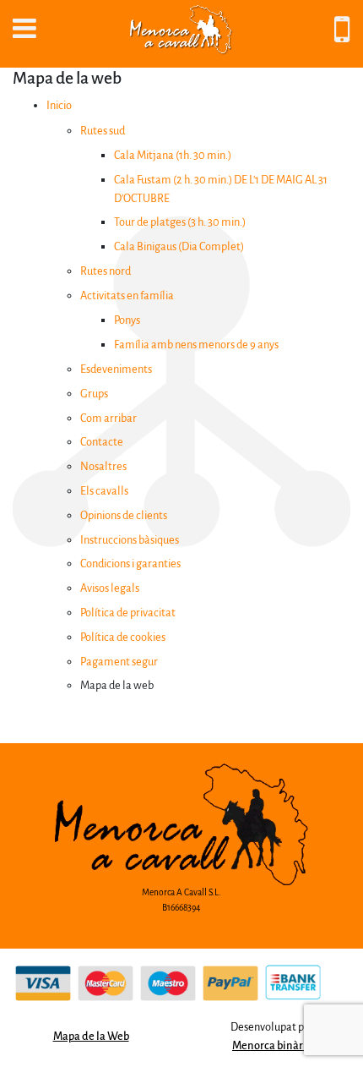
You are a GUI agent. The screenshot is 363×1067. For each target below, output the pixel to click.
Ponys (127, 320)
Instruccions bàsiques (129, 540)
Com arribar (108, 418)
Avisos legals (109, 588)
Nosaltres (103, 466)
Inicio (59, 105)
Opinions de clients (123, 515)
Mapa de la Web (91, 1036)
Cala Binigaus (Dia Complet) (179, 246)
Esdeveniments (116, 369)
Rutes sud (102, 130)
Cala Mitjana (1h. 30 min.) (172, 155)
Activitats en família (127, 295)
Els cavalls (104, 490)
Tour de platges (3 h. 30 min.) (180, 222)
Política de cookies (122, 637)
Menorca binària (272, 1045)
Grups (94, 393)
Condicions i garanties (130, 563)
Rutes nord (105, 271)
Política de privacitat (128, 612)
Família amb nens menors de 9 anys (196, 344)
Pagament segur (119, 661)
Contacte (101, 441)
